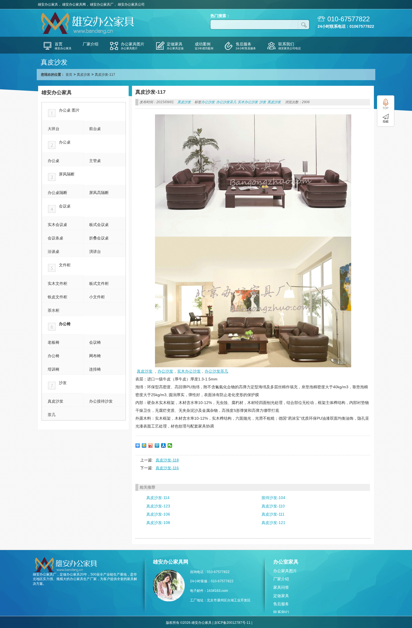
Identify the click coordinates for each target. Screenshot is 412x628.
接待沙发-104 (273, 497)
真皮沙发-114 (158, 497)
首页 (69, 75)
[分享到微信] (170, 445)
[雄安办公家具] (88, 33)
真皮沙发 (83, 75)
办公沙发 (208, 102)
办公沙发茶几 (226, 102)
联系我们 (281, 612)
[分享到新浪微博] (150, 445)
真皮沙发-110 (273, 506)
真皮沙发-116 (167, 468)
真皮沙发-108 (158, 522)
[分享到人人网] (163, 445)
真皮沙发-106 (158, 514)
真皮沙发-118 (167, 460)
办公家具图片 (285, 571)
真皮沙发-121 (273, 522)
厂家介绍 (281, 579)
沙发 (262, 102)
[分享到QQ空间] (144, 445)
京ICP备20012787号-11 (232, 623)
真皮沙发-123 (158, 506)
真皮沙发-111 (272, 514)
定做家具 (281, 596)
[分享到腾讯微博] (157, 445)
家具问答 (281, 587)
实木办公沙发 (248, 102)
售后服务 (281, 604)
